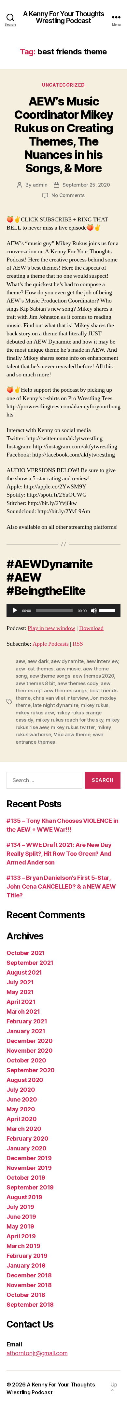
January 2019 (26, 1265)
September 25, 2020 (86, 185)
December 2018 (29, 1275)
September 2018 (30, 1304)
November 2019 (29, 1167)
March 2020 (24, 1128)
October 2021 (26, 952)
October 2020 (26, 1060)
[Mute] (94, 610)
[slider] (108, 610)
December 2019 (29, 1158)
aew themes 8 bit (35, 683)
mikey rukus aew (35, 713)
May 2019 (20, 1226)
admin (40, 185)
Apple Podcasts (51, 644)
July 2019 (20, 1206)
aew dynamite (67, 661)
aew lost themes (34, 669)
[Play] (15, 610)
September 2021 (30, 962)
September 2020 (31, 1070)
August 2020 (25, 1079)
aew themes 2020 (93, 676)
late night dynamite (55, 705)
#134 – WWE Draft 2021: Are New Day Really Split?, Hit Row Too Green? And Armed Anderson (59, 853)
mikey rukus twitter (73, 727)
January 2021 (26, 1031)
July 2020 (21, 1089)
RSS (78, 644)
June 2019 (21, 1216)
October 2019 (26, 1177)
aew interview (102, 661)
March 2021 (23, 1011)
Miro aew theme (71, 734)
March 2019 (23, 1246)
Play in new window (51, 628)
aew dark (38, 661)
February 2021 (27, 1021)
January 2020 (27, 1148)
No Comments (67, 195)
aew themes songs (65, 690)
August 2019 (24, 1197)
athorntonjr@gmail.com (37, 1353)
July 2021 (20, 982)
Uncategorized (63, 85)
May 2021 (20, 992)
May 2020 (21, 1109)
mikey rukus (94, 705)
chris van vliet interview (60, 698)
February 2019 (27, 1255)
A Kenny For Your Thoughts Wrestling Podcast (63, 17)
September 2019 (30, 1187)
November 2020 (30, 1050)
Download (91, 628)
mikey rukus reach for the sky (70, 720)
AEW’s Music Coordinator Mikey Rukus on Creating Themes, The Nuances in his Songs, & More (63, 134)
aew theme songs (50, 676)
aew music (68, 669)
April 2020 (21, 1119)
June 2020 (22, 1099)
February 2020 (28, 1138)
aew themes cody (77, 683)
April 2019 (21, 1236)
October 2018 (26, 1294)
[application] (63, 610)
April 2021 (21, 1001)
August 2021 (24, 972)
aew (20, 661)
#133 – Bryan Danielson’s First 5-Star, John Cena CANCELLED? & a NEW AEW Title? (61, 886)
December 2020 (30, 1040)
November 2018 (29, 1285)
